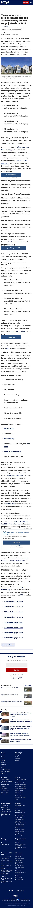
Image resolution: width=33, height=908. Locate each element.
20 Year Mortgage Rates (13, 627)
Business (3, 764)
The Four (17, 809)
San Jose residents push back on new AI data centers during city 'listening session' (21, 721)
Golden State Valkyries (20, 788)
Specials (18, 803)
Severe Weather (5, 790)
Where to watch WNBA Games (7, 878)
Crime (2, 758)
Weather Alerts (5, 779)
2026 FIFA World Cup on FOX (20, 780)
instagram (18, 891)
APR (21, 595)
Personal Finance (27, 28)
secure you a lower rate (14, 476)
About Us (18, 853)
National (3, 756)
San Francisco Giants (20, 786)
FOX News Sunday (5, 771)
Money (3, 839)
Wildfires (3, 762)
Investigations (6, 803)
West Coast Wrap (5, 769)
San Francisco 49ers (20, 783)
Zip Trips (17, 755)
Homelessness (5, 807)
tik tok (21, 891)
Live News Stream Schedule (19, 868)
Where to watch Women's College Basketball (5, 875)
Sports (17, 777)
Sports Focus (18, 817)
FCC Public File (18, 877)
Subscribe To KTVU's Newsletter (20, 873)
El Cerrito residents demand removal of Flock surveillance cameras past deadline (21, 728)
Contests (17, 758)
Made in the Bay (19, 814)
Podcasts (3, 768)
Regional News (20, 839)
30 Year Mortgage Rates (13, 622)
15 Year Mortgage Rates (13, 632)
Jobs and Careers (19, 858)
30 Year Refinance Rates (13, 602)
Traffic (16, 756)
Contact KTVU (18, 860)
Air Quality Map (5, 784)
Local (2, 755)
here (7, 143)
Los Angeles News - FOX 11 (20, 841)
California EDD (5, 805)
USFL (16, 799)
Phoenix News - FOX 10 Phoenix (20, 844)
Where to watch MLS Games (6, 882)
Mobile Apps (18, 870)
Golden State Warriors (20, 784)
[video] (28, 689)
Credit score (9, 428)
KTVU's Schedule (19, 865)
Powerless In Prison (6, 811)
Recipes (17, 760)
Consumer (3, 766)
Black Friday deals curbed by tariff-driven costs (11, 702)
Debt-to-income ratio (12, 452)
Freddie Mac (10, 504)
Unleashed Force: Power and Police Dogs (5, 814)
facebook (15, 891)
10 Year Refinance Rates (13, 617)
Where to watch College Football (5, 859)
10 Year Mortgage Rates (13, 638)
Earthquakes (4, 788)
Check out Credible (15, 242)
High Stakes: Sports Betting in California (20, 811)
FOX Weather (4, 794)
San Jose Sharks (19, 796)
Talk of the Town (19, 819)
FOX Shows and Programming (19, 863)
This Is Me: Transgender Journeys (20, 822)
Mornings (18, 753)
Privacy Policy (18, 677)
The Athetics (18, 794)
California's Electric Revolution (20, 806)
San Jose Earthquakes (20, 797)
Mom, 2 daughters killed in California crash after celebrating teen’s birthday (21, 714)
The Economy (4, 843)
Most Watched (6, 685)
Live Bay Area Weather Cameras (7, 782)
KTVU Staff (18, 857)
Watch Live (25, 2)
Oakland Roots (19, 790)
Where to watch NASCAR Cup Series (6, 864)
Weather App (4, 792)
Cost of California (5, 809)
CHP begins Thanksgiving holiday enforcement (9, 695)
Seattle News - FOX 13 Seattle (20, 848)
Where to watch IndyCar (5, 867)
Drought (3, 760)
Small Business (5, 844)
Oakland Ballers (19, 792)
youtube (12, 891)
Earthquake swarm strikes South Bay (10, 687)
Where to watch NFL (6, 857)
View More (27, 685)
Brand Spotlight (19, 835)
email (9, 891)
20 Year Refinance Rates (13, 607)
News (3, 753)
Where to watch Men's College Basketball (6, 871)
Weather (4, 777)
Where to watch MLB (6, 862)
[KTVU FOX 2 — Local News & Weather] (5, 2)
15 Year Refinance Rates (13, 612)
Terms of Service (17, 678)
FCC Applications (19, 879)
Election (3, 773)
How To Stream (19, 855)
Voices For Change (20, 829)
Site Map (17, 876)
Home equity (9, 438)
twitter (24, 891)
